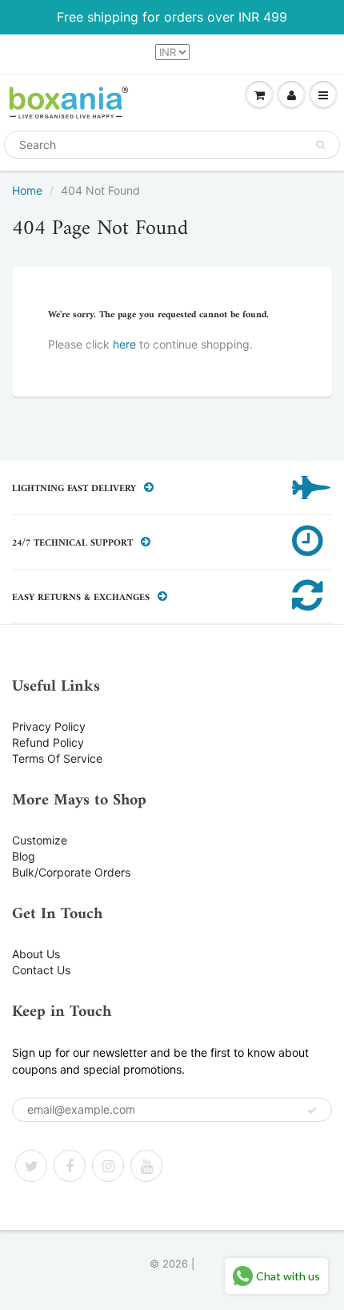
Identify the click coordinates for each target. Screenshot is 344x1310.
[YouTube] (146, 1166)
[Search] (320, 145)
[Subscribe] (312, 1110)
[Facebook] (70, 1166)
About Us (36, 954)
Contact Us (41, 970)
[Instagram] (108, 1166)
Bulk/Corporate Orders (71, 872)
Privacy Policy (49, 726)
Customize (39, 840)
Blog (23, 856)
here (124, 344)
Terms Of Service (57, 758)
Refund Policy (48, 742)
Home (27, 190)
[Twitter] (31, 1166)
